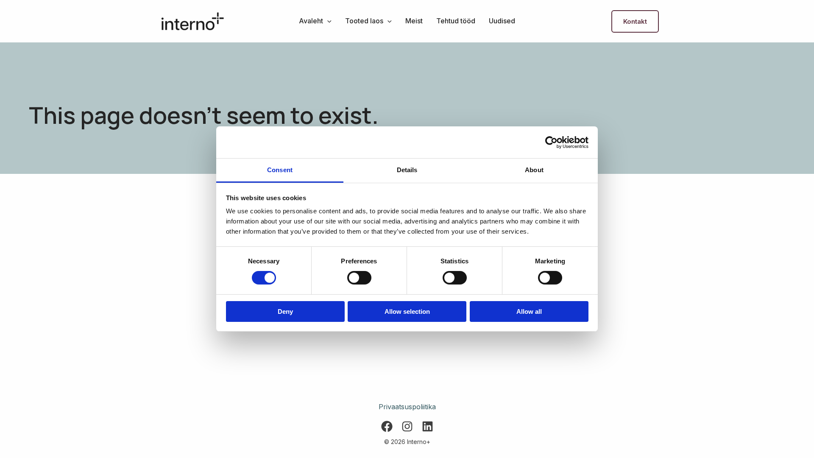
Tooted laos (364, 20)
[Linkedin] (427, 426)
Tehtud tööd (455, 20)
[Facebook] (387, 426)
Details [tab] (407, 169)
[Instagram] (407, 426)
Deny (285, 311)
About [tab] (534, 169)
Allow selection (407, 311)
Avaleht (311, 20)
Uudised (502, 20)
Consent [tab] (280, 169)
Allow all (529, 311)
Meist (414, 20)
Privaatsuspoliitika (407, 406)
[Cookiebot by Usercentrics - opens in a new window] (551, 142)
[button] (327, 20)
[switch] (359, 278)
